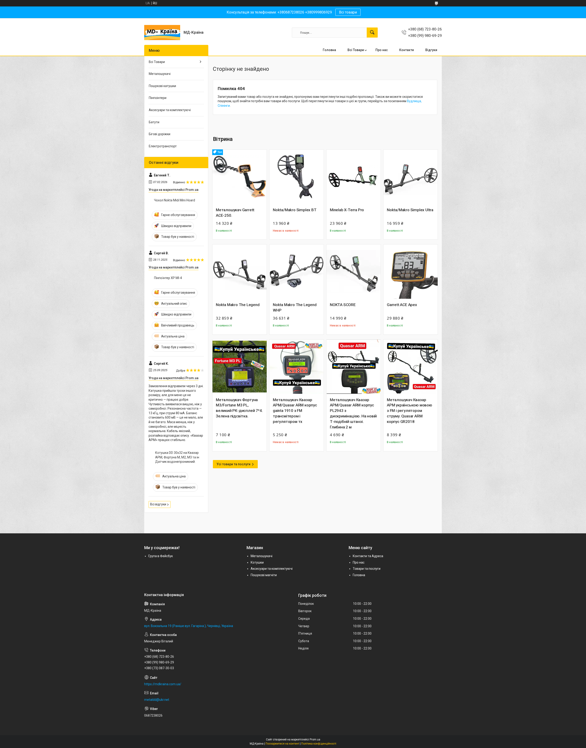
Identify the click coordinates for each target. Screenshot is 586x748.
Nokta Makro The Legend (238, 304)
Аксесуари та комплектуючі (170, 110)
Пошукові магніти (264, 575)
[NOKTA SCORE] (353, 271)
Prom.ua (315, 739)
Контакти (406, 50)
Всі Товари (355, 50)
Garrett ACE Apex (402, 304)
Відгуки (431, 50)
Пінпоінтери (157, 98)
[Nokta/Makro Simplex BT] (296, 177)
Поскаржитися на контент (282, 743)
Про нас (381, 50)
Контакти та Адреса (368, 556)
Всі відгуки (158, 504)
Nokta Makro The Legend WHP (295, 307)
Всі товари (348, 12)
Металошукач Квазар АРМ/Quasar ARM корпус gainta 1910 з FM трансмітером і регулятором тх (295, 410)
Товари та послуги (366, 568)
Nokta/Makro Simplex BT (295, 210)
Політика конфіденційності (318, 743)
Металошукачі (160, 74)
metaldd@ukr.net (156, 699)
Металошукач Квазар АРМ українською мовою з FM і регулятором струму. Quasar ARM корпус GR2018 (409, 410)
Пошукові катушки (162, 86)
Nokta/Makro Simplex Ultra (410, 210)
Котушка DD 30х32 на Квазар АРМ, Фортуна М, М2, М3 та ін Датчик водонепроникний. (177, 457)
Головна (329, 50)
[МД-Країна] (162, 32)
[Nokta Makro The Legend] (239, 271)
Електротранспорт (163, 146)
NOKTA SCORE (343, 304)
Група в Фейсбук (160, 556)
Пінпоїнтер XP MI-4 (168, 278)
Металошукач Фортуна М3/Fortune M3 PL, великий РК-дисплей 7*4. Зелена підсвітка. (239, 407)
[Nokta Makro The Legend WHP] (296, 271)
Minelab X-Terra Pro (347, 210)
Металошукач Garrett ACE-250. (235, 213)
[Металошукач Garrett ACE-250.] (239, 177)
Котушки (257, 562)
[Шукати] (372, 32)
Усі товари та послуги (233, 464)
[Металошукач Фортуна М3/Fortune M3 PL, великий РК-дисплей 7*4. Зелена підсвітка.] (239, 367)
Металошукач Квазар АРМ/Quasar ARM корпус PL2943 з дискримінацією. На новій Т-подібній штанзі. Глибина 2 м (353, 413)
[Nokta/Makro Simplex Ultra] (410, 177)
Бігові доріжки (159, 134)
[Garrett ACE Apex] (410, 271)
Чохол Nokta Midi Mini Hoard (174, 200)
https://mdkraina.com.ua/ (162, 684)
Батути (154, 122)
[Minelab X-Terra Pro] (353, 177)
